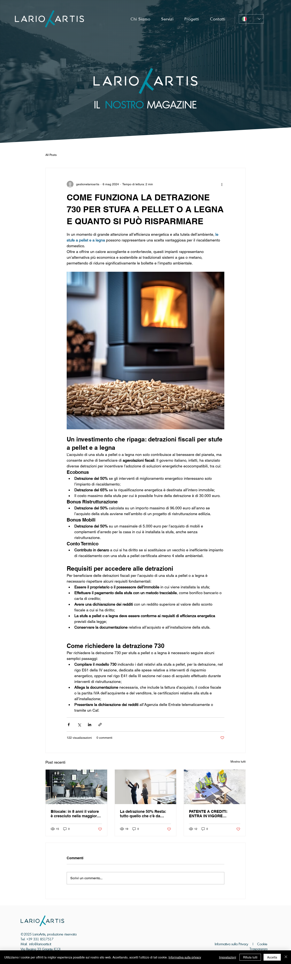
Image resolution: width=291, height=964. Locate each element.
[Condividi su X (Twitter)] (79, 725)
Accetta (272, 957)
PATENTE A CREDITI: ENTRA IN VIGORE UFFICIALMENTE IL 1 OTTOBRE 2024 (208, 813)
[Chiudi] (285, 957)
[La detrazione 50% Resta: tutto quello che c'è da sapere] (145, 787)
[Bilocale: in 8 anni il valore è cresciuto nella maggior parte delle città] (76, 787)
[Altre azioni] (221, 184)
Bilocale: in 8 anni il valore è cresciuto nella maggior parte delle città (75, 813)
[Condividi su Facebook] (69, 725)
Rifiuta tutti (250, 957)
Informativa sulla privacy (185, 957)
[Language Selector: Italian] (251, 19)
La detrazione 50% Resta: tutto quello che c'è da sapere (143, 813)
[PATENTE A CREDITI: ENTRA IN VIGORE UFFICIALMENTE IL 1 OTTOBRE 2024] (214, 787)
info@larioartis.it (40, 944)
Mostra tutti (238, 761)
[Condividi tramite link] (100, 725)
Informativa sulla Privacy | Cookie (241, 944)
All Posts (51, 155)
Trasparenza (258, 949)
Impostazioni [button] (227, 957)
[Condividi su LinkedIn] (90, 725)
